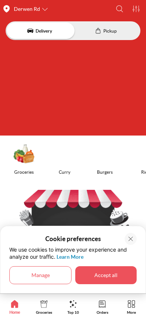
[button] (119, 8)
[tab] (14, 307)
